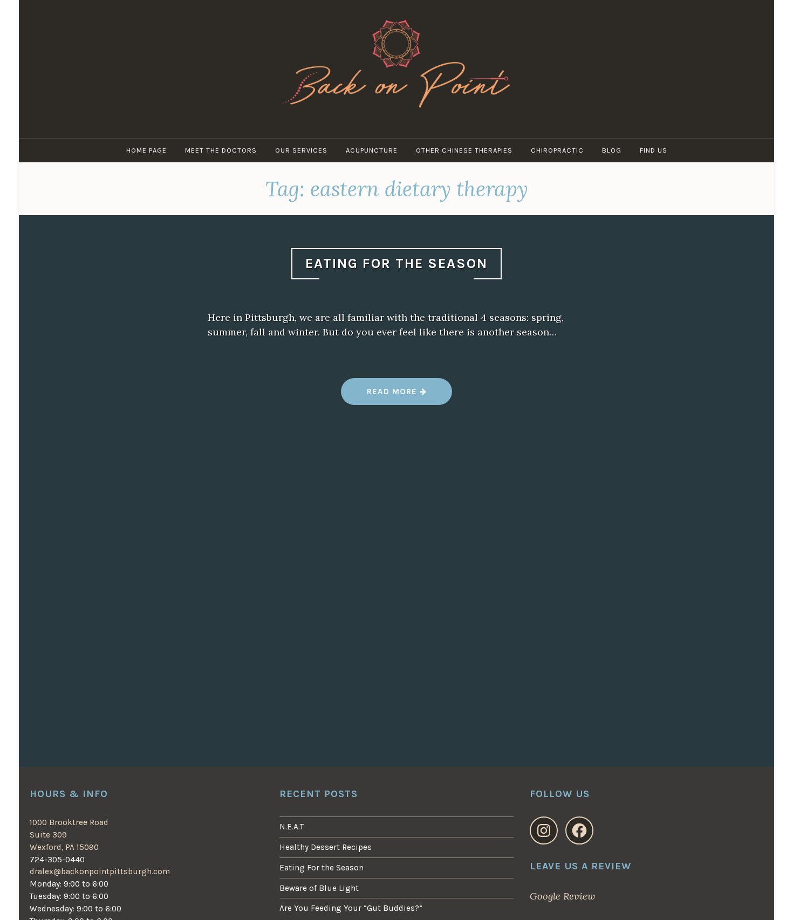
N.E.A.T (291, 827)
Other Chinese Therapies (464, 150)
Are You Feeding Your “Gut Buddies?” (350, 908)
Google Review (563, 896)
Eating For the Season (396, 263)
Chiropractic (557, 150)
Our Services (301, 150)
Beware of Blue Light (319, 888)
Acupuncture (372, 150)
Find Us (653, 150)
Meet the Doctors (221, 150)
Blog (611, 150)
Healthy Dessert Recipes (325, 847)
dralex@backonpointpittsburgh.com (100, 871)
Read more (396, 395)
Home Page (146, 150)
